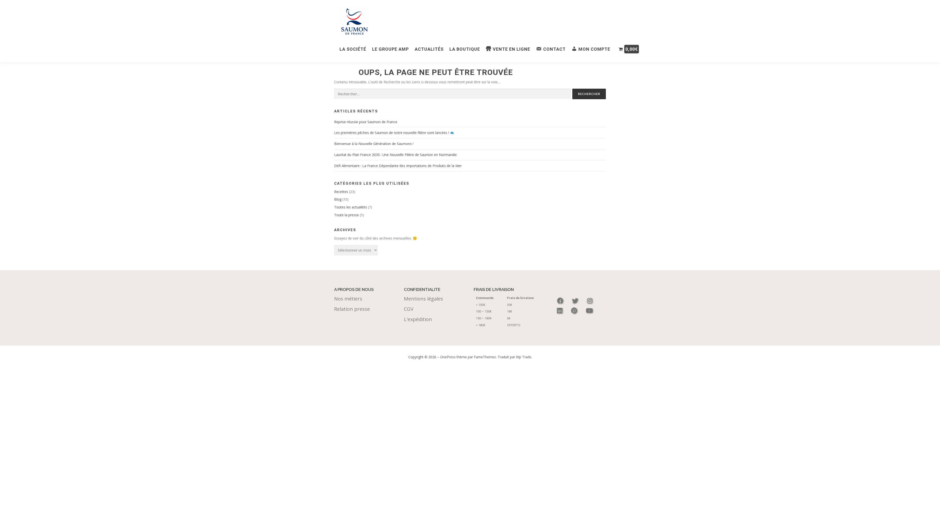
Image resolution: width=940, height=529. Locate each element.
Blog (337, 199)
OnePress (448, 357)
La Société (353, 49)
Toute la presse (346, 215)
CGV (408, 309)
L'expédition (418, 319)
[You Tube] (589, 310)
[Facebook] (561, 301)
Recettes (341, 191)
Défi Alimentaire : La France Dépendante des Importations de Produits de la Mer (398, 165)
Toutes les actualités (350, 207)
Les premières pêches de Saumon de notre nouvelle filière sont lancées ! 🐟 (394, 132)
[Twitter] (576, 301)
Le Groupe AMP (390, 49)
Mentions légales (423, 298)
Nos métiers (348, 298)
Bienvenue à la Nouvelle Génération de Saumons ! (373, 143)
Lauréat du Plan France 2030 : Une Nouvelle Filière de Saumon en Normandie (395, 154)
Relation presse (352, 309)
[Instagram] (589, 301)
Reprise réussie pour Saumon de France (365, 122)
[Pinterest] (574, 310)
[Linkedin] (560, 310)
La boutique (464, 49)
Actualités (429, 49)
